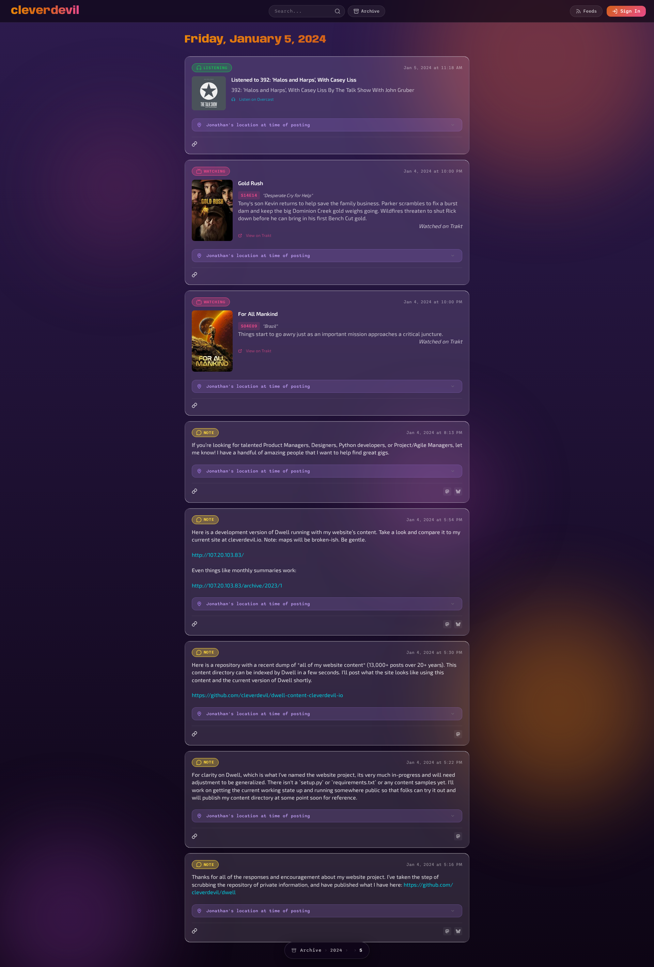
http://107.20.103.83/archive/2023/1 (237, 585)
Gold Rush (250, 183)
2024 (336, 950)
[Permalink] (195, 144)
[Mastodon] (447, 491)
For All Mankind (258, 313)
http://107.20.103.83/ (218, 554)
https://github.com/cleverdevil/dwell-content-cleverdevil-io (267, 695)
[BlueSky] (458, 491)
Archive (311, 950)
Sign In (630, 11)
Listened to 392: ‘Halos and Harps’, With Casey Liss (293, 79)
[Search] (337, 11)
